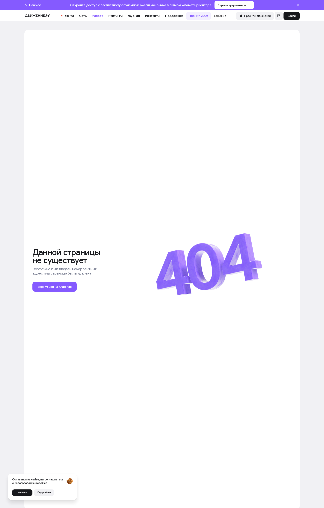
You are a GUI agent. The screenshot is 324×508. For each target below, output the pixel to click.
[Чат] (279, 16)
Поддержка (174, 16)
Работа (97, 16)
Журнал (134, 16)
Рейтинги (115, 16)
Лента (69, 16)
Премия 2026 (198, 16)
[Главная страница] (37, 16)
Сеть (83, 16)
